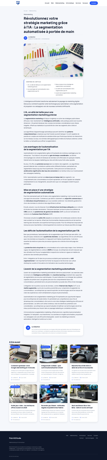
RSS (97, 438)
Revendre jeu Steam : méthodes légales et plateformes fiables (53, 407)
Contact (93, 3)
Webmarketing (59, 3)
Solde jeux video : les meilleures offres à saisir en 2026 (22, 407)
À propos (85, 3)
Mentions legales (90, 438)
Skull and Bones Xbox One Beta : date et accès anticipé (82, 407)
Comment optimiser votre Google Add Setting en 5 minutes (23, 367)
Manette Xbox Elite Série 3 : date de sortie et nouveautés (82, 367)
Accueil (47, 3)
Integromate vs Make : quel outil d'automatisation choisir (52, 367)
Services (78, 3)
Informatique (70, 3)
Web (52, 3)
